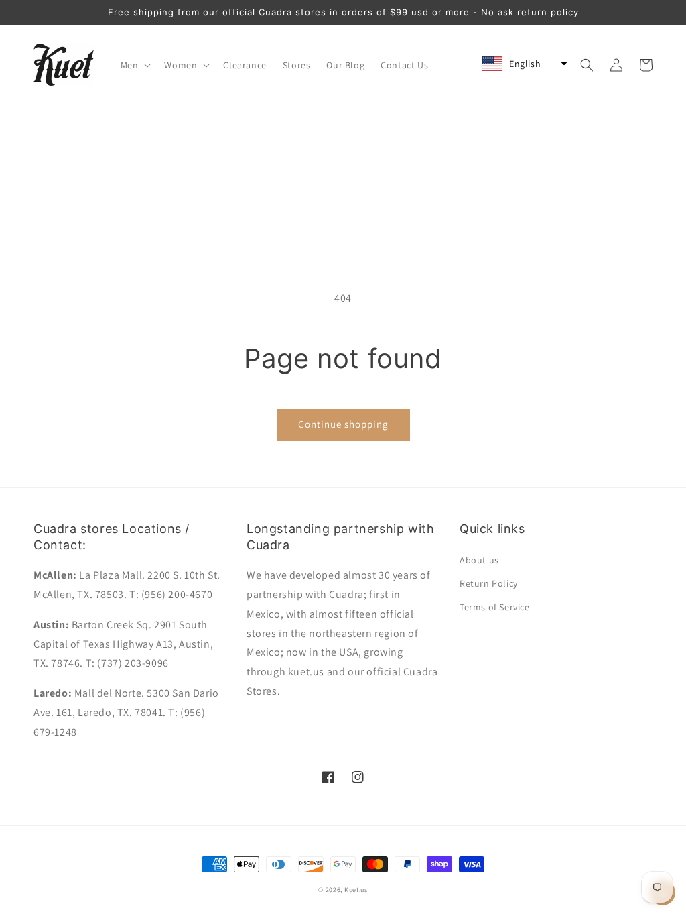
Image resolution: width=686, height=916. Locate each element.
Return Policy (489, 583)
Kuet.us (356, 889)
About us (479, 560)
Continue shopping (343, 424)
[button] (135, 65)
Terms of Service (495, 607)
